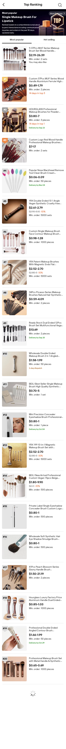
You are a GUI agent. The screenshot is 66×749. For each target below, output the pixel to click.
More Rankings (56, 13)
